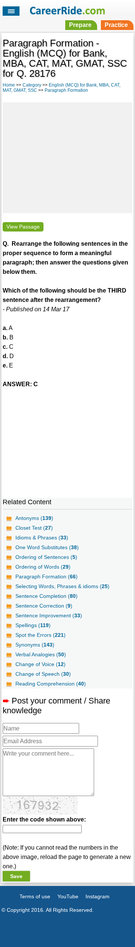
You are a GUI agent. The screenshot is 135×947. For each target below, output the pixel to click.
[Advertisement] (67, 156)
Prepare (80, 25)
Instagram (98, 896)
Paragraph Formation (66, 90)
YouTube (67, 896)
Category (31, 85)
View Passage (23, 227)
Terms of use (35, 896)
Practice (116, 25)
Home (9, 85)
